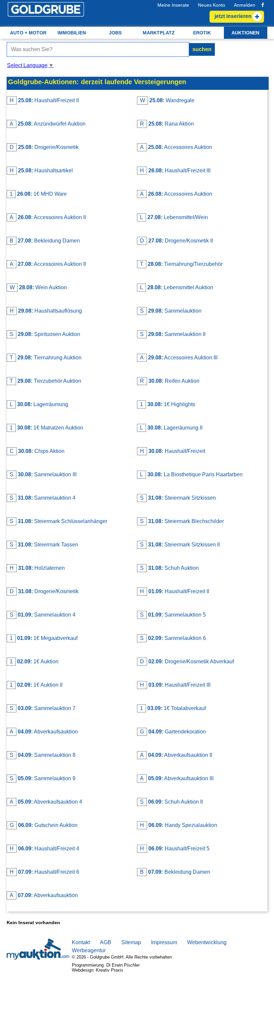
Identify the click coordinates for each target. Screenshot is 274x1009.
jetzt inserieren (233, 16)
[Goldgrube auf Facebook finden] (263, 5)
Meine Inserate (173, 5)
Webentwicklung (207, 942)
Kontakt (81, 942)
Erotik (202, 32)
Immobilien (71, 32)
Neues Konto (211, 5)
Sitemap (131, 942)
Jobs (115, 32)
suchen (202, 49)
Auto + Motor (28, 32)
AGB (105, 942)
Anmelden (244, 5)
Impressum (164, 942)
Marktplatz (159, 32)
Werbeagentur (89, 950)
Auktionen (245, 32)
